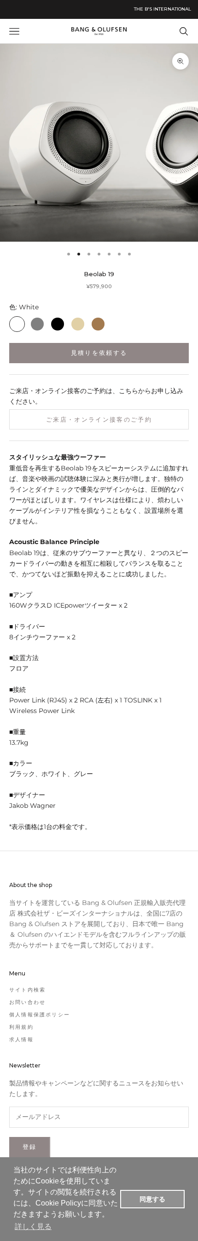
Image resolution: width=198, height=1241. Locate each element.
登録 (30, 1146)
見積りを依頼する (99, 352)
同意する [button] (152, 1199)
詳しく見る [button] (33, 1226)
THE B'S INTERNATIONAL (162, 9)
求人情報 (21, 1039)
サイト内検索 (27, 989)
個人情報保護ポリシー (39, 1014)
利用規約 (21, 1027)
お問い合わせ (27, 1002)
